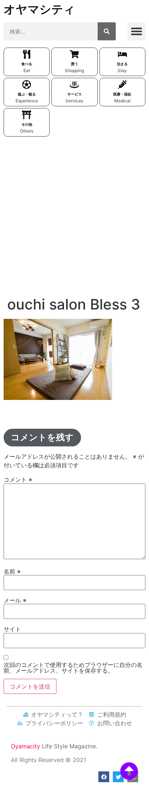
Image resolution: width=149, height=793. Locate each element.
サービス (74, 94)
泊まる (122, 64)
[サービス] (74, 84)
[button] (137, 31)
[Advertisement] (74, 218)
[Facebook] (103, 776)
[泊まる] (122, 54)
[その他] (26, 114)
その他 (26, 124)
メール (15, 600)
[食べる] (26, 54)
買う (74, 64)
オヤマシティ (39, 9)
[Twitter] (118, 776)
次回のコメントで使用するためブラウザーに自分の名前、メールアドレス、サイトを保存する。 (73, 667)
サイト (12, 629)
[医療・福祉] (122, 84)
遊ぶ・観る (27, 94)
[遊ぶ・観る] (26, 84)
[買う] (74, 54)
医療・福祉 (122, 94)
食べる (26, 64)
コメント (18, 479)
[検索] (107, 31)
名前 (12, 571)
